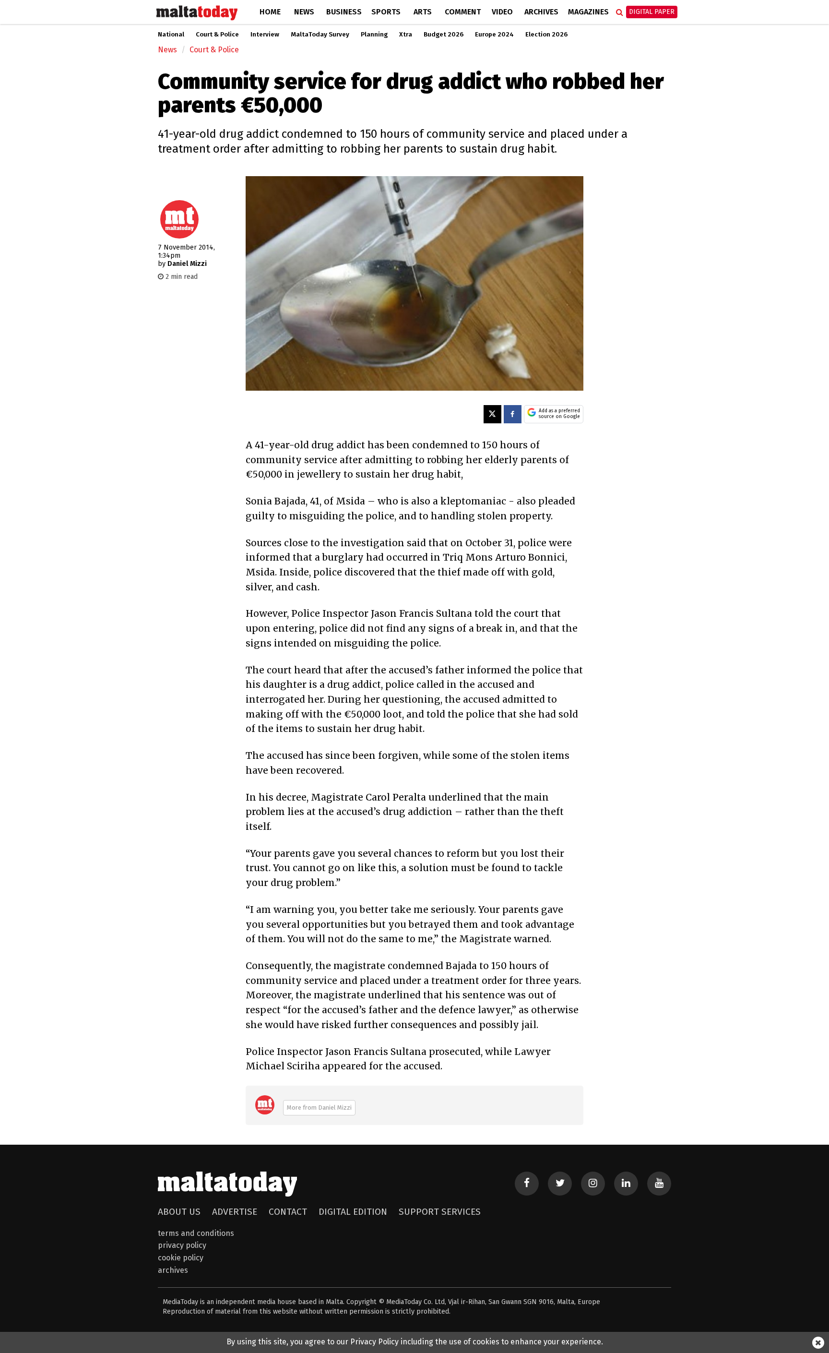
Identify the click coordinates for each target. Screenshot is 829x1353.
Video (502, 11)
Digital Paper (652, 12)
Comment (463, 11)
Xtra (405, 34)
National (171, 34)
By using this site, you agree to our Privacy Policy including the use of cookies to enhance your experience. (414, 1341)
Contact (288, 1211)
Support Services (440, 1211)
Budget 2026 (443, 34)
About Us (179, 1211)
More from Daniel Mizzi (319, 1107)
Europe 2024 (494, 34)
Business (344, 11)
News (304, 11)
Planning (374, 34)
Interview (264, 34)
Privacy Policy (182, 1245)
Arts (423, 11)
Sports (386, 11)
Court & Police (217, 34)
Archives (541, 11)
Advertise (234, 1211)
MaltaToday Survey (320, 34)
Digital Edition (353, 1211)
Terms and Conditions (196, 1233)
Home (270, 11)
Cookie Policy (180, 1257)
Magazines (588, 11)
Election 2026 (546, 34)
